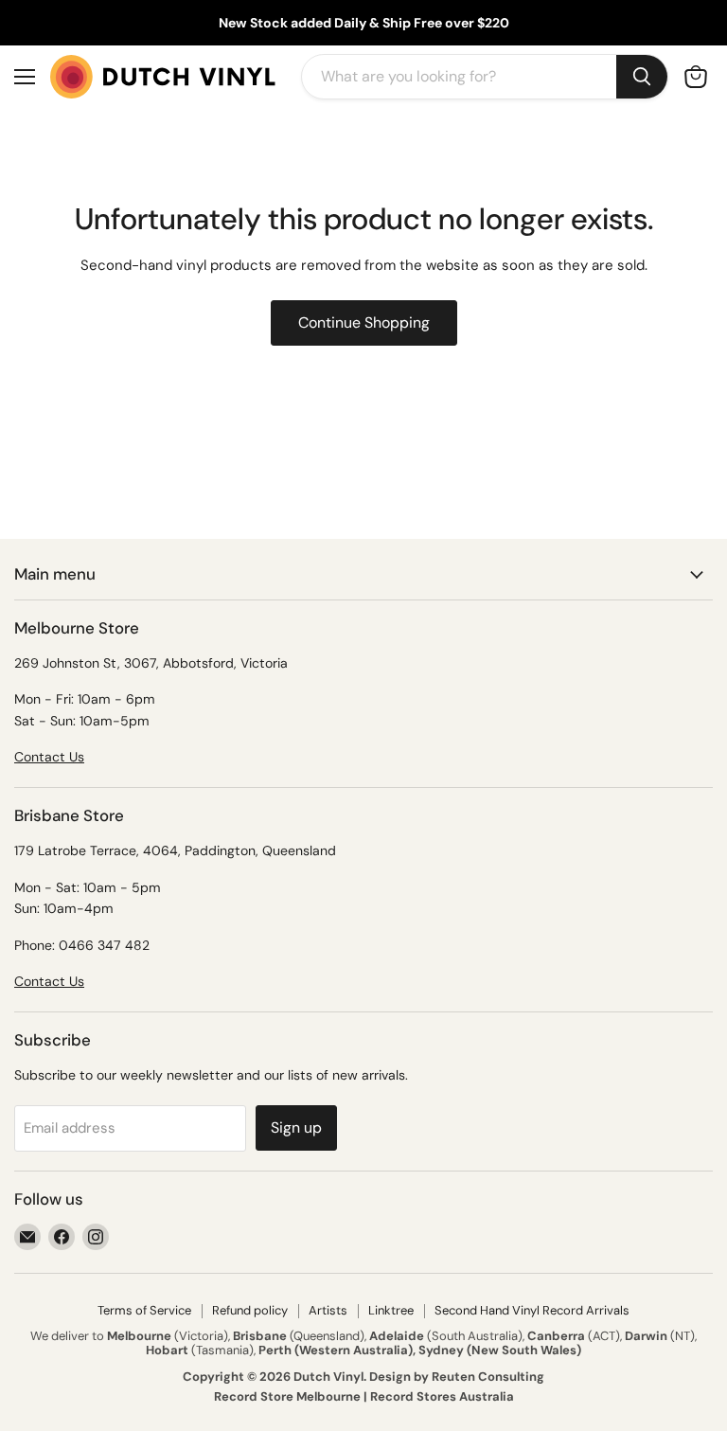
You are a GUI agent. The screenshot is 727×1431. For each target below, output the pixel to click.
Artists (328, 1310)
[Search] (641, 76)
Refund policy (250, 1310)
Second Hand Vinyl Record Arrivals (531, 1310)
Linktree (391, 1310)
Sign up (296, 1127)
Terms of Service (144, 1310)
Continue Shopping (364, 322)
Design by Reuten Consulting (456, 1376)
